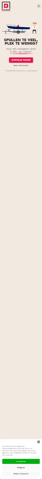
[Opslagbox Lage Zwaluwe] (6, 6)
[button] (39, 442)
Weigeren (21, 468)
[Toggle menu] (39, 6)
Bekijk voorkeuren (21, 474)
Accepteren (21, 461)
